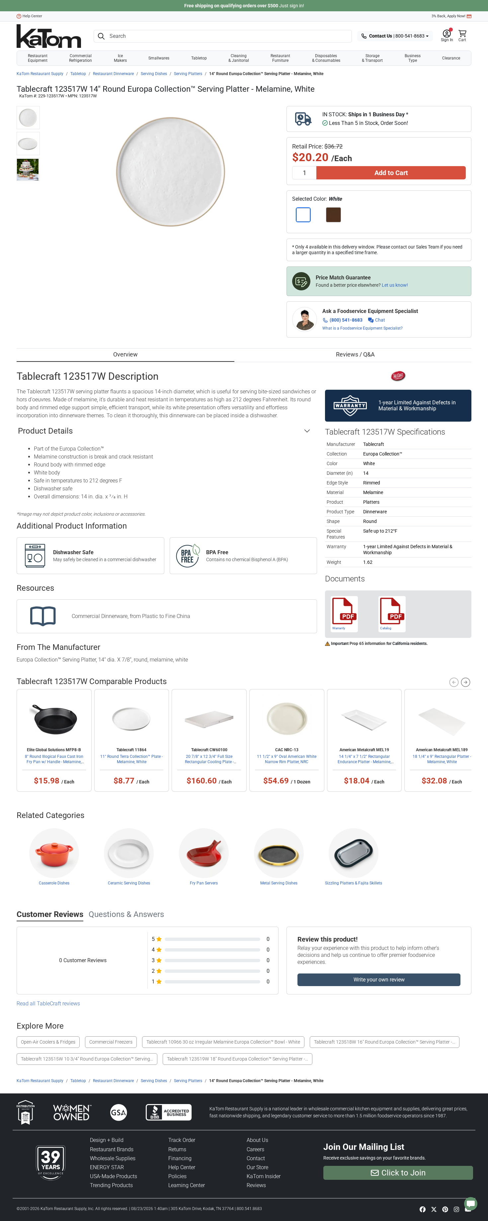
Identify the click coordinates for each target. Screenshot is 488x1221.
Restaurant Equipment (37, 58)
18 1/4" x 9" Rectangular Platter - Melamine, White (442, 759)
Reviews (256, 1185)
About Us (257, 1140)
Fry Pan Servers (204, 883)
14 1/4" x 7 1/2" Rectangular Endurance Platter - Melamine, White (364, 761)
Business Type (413, 58)
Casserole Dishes (54, 883)
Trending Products (111, 1185)
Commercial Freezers (110, 1042)
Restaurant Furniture (280, 58)
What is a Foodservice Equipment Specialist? (362, 328)
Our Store (257, 1167)
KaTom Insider (264, 1176)
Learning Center (186, 1185)
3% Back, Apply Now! (448, 16)
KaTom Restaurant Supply (40, 73)
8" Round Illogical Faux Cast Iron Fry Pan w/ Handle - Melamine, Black (54, 761)
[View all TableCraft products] (398, 375)
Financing (180, 1158)
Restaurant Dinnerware (113, 73)
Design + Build (106, 1140)
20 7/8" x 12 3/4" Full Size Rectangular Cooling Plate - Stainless (209, 761)
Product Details (45, 431)
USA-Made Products (113, 1176)
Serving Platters (188, 73)
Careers (255, 1149)
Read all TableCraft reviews (48, 1003)
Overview (125, 354)
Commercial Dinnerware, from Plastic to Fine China (131, 616)
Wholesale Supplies (112, 1158)
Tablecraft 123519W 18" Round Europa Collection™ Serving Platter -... (237, 1059)
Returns (177, 1149)
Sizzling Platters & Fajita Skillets (353, 883)
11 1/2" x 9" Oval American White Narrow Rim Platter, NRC (286, 759)
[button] (447, 36)
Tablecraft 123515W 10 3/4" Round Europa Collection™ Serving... (87, 1059)
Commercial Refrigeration (80, 58)
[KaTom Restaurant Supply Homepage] (49, 36)
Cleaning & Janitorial (238, 58)
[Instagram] (456, 1209)
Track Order (181, 1140)
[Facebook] (423, 1209)
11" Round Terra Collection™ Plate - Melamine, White (131, 759)
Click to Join (403, 1172)
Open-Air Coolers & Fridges (48, 1042)
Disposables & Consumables (326, 58)
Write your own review (379, 979)
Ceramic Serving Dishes (129, 883)
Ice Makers (120, 58)
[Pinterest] (445, 1209)
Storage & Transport (372, 58)
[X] (434, 1209)
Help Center (32, 16)
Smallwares (158, 58)
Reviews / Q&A (355, 354)
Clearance (451, 58)
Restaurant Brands (111, 1149)
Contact (256, 1158)
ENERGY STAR (107, 1167)
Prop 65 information (367, 643)
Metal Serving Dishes (278, 883)
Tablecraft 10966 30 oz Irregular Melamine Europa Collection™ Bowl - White (223, 1042)
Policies (177, 1176)
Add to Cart (391, 173)
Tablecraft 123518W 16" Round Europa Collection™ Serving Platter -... (384, 1042)
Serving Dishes (154, 73)
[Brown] (333, 214)
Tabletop (199, 58)
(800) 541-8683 (346, 320)
